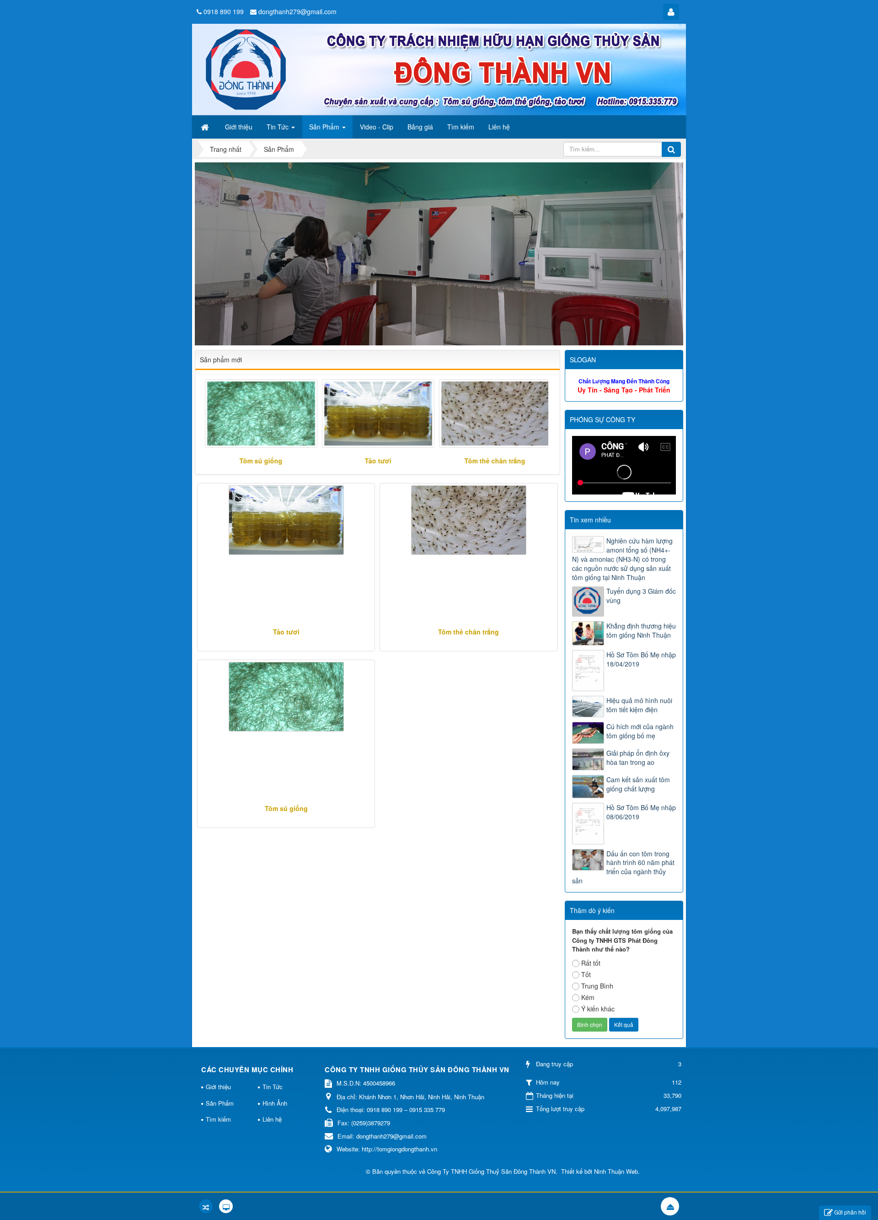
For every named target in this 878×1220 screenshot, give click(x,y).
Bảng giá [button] (420, 126)
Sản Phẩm (220, 1103)
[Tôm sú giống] (258, 413)
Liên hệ (272, 1119)
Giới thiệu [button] (238, 126)
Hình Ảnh (274, 1103)
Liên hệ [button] (499, 126)
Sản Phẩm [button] (325, 126)
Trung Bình (597, 985)
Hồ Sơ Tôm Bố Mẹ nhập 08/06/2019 (641, 812)
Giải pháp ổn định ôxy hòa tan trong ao (637, 757)
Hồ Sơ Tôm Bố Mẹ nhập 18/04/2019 (641, 659)
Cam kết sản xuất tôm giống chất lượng (638, 784)
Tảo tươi (375, 460)
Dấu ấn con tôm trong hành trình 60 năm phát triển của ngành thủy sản (623, 867)
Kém (587, 997)
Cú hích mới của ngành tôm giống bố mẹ (640, 731)
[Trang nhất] (206, 126)
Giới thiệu (218, 1086)
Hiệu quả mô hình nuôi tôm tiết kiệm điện (639, 705)
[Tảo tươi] (375, 413)
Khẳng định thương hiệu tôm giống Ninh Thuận (641, 630)
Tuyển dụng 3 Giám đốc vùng (641, 595)
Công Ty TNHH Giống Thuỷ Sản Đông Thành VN (491, 1171)
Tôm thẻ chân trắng (492, 460)
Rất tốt (590, 962)
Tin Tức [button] (278, 126)
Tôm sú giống (258, 460)
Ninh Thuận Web (616, 1171)
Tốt (586, 974)
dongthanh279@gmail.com (297, 11)
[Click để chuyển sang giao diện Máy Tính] (226, 1206)
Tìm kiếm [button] (460, 126)
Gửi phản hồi (850, 1212)
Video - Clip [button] (376, 126)
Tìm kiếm (218, 1119)
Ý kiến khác (598, 1008)
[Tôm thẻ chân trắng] (492, 413)
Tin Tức (272, 1086)
